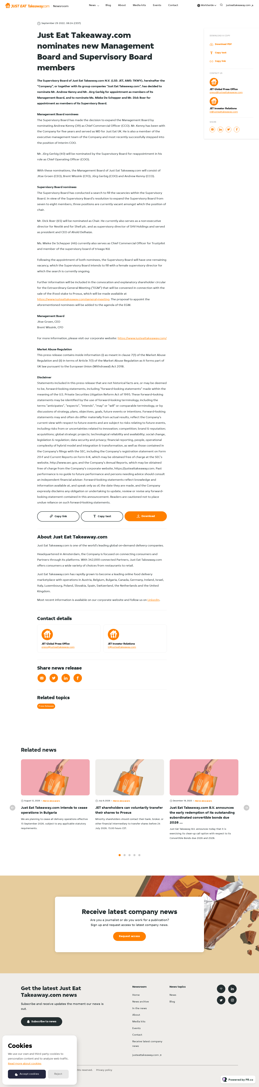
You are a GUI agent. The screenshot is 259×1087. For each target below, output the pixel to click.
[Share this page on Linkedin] (65, 678)
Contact (173, 5)
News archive (140, 1001)
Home (136, 995)
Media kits (139, 5)
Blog (108, 5)
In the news (139, 1008)
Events (157, 5)
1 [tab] (120, 855)
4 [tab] (134, 855)
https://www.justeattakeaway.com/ (142, 338)
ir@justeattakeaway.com (122, 647)
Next (246, 808)
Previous (12, 808)
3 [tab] (129, 855)
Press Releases (46, 706)
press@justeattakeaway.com (58, 647)
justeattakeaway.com (238, 5)
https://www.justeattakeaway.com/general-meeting (73, 299)
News (92, 5)
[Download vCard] (94, 630)
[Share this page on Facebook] (77, 678)
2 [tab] (125, 855)
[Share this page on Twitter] (54, 678)
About (122, 5)
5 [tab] (139, 855)
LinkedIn (153, 600)
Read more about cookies (24, 1063)
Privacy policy (104, 1070)
